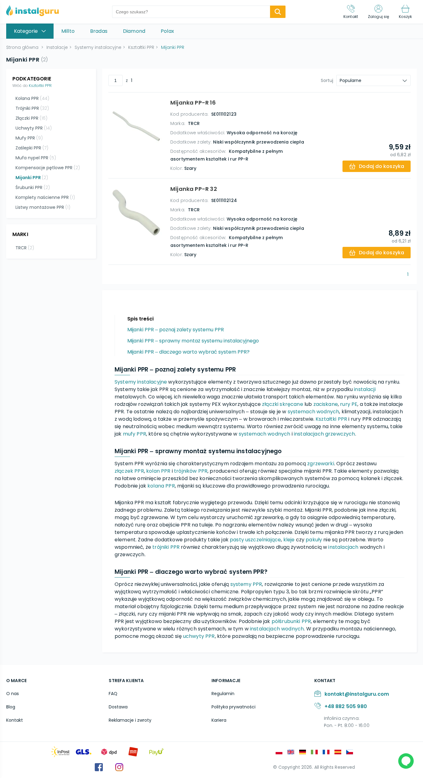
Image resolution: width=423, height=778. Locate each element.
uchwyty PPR (199, 636)
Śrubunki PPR (32, 187)
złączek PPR (129, 471)
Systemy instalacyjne (141, 381)
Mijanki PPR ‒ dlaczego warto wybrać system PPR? (188, 351)
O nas (12, 693)
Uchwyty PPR (33, 128)
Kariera (219, 720)
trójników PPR (190, 471)
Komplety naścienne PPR (45, 197)
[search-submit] (278, 12)
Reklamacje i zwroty (130, 720)
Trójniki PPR (32, 108)
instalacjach (343, 547)
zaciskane (325, 404)
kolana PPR (161, 485)
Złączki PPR (31, 118)
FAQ (113, 693)
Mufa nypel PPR (35, 158)
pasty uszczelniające (255, 539)
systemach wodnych (313, 411)
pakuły (314, 539)
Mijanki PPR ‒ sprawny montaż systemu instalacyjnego (193, 340)
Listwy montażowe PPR (42, 207)
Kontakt (14, 720)
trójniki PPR (166, 547)
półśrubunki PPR (291, 621)
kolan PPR (158, 471)
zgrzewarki (320, 463)
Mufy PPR (29, 138)
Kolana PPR (32, 98)
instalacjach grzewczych (324, 433)
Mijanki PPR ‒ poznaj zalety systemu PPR (175, 329)
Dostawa (118, 707)
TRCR (24, 248)
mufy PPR (134, 433)
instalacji (365, 389)
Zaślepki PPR (31, 148)
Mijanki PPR (31, 177)
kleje (289, 539)
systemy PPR (246, 584)
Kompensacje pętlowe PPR (47, 168)
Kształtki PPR (40, 85)
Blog (10, 707)
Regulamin (223, 693)
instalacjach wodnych (277, 628)
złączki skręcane (282, 404)
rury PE (348, 404)
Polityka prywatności (233, 707)
